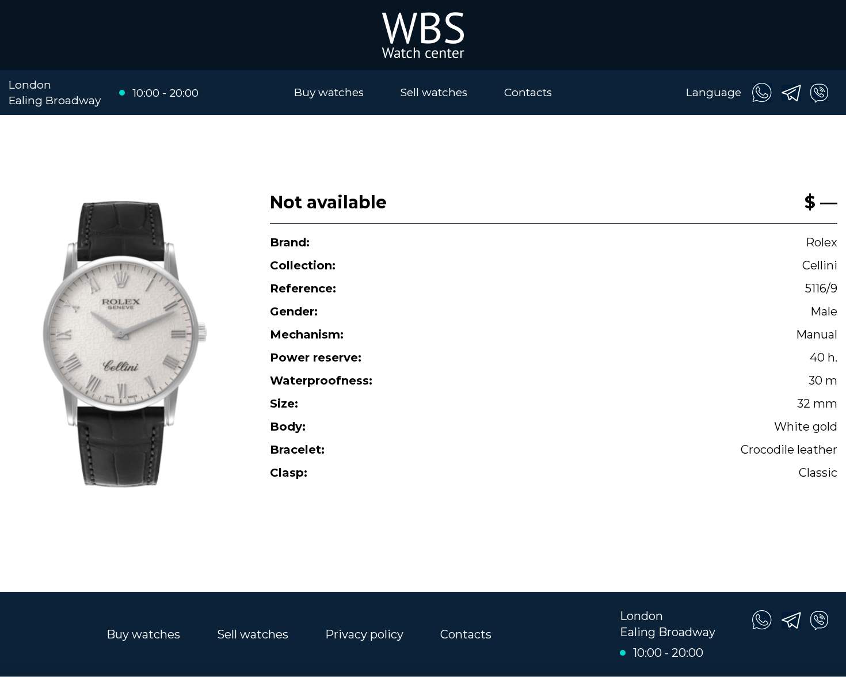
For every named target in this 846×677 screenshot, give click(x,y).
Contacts (528, 92)
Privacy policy (364, 634)
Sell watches (434, 92)
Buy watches (329, 92)
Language (713, 92)
